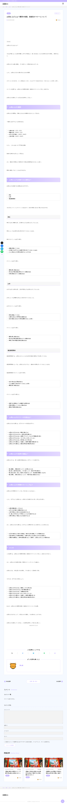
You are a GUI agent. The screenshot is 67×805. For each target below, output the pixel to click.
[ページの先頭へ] (62, 801)
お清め (9, 13)
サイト (5, 736)
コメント (7, 709)
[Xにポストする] (12, 653)
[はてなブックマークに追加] (33, 653)
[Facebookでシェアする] (22, 653)
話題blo (5, 4)
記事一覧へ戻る (33, 681)
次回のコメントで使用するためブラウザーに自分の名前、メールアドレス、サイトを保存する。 (27, 741)
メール (6, 730)
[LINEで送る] (44, 653)
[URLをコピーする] (55, 653)
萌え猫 (21, 665)
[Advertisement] (33, 31)
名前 (5, 725)
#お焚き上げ (57, 13)
